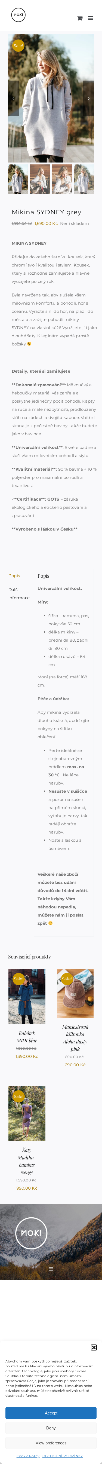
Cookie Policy (28, 1456)
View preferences (51, 1443)
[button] (94, 1347)
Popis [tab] (14, 575)
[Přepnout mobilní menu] (91, 18)
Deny (51, 1428)
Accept (51, 1413)
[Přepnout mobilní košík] (80, 18)
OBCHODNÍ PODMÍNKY (62, 1456)
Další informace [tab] (19, 593)
